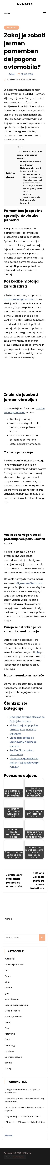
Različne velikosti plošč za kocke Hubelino (37, 880)
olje (38, 652)
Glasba (8, 987)
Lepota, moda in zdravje (16, 1005)
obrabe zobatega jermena (19, 299)
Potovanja (10, 1033)
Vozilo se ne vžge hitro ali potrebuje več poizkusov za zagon (32, 180)
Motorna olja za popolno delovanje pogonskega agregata (24, 729)
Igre (7, 993)
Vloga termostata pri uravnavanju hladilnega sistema (23, 742)
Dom (7, 981)
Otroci (8, 1022)
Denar (8, 976)
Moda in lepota (12, 1010)
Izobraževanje (12, 999)
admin (12, 74)
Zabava (8, 1062)
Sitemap (9, 1135)
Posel (7, 1028)
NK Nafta (25, 4)
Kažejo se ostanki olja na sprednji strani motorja (32, 188)
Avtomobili (11, 27)
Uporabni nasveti (13, 1057)
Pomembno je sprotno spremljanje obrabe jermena (29, 155)
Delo (7, 970)
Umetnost (10, 1051)
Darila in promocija (14, 964)
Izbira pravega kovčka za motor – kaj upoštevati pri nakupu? (24, 762)
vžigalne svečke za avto (29, 583)
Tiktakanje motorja (35, 174)
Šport (7, 1039)
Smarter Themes (18, 1157)
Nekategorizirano (13, 1016)
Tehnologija (10, 1045)
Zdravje (8, 1068)
